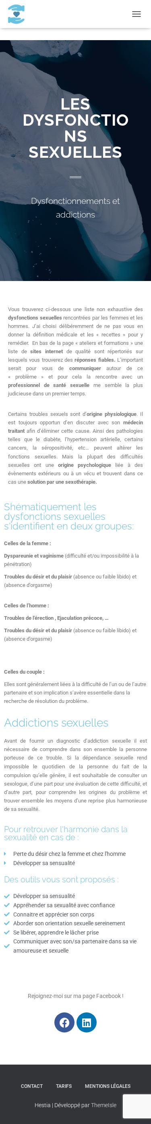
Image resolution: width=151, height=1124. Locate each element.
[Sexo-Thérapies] (19, 14)
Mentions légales (107, 1086)
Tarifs (64, 1086)
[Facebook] (64, 1022)
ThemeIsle (103, 1105)
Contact (32, 1086)
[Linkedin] (87, 1022)
